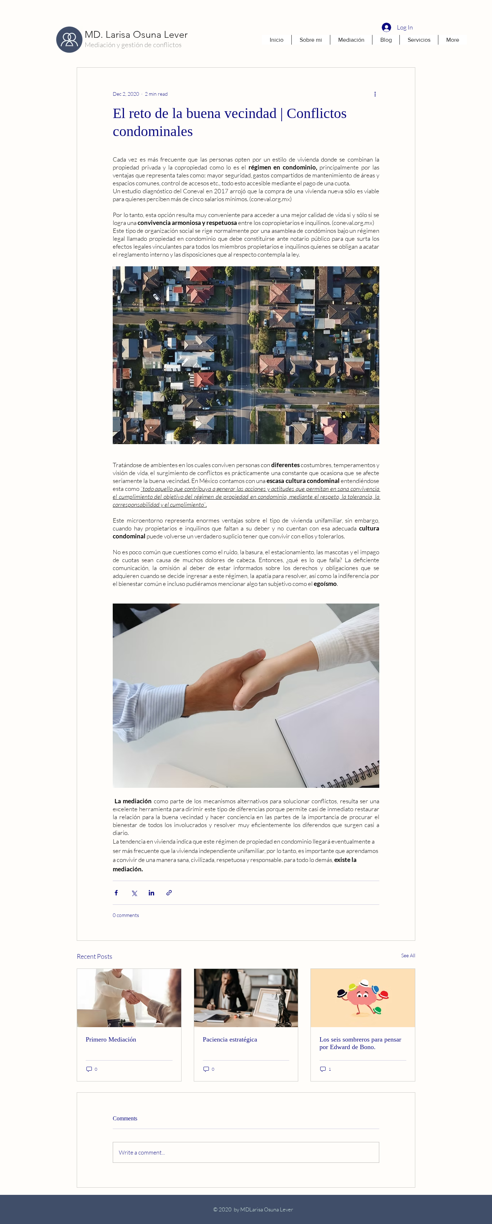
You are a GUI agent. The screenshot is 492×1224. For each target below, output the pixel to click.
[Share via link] (169, 892)
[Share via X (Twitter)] (133, 892)
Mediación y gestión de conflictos (133, 44)
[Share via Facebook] (116, 892)
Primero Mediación (111, 1039)
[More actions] (375, 93)
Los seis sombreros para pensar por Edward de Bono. (360, 1043)
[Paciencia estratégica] (246, 998)
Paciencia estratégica (230, 1039)
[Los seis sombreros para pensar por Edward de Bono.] (363, 998)
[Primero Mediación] (129, 998)
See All (408, 955)
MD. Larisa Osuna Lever (136, 34)
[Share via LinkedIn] (151, 892)
